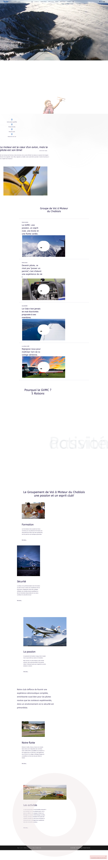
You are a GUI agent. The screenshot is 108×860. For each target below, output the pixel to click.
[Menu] (104, 1)
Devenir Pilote (43, 1)
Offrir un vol (51, 1)
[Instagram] (101, 1)
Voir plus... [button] (24, 540)
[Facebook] (99, 1)
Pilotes (56, 1)
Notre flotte (62, 1)
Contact (68, 1)
